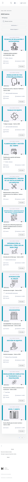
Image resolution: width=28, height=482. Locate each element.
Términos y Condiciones (6, 477)
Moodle (8, 457)
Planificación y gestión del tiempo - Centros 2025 (12, 158)
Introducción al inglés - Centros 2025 (12, 290)
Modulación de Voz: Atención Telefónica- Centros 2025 (13, 89)
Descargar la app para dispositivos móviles (8, 454)
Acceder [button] (24, 3)
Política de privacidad (6, 474)
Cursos (2, 10)
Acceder (12, 449)
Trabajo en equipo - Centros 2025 (11, 124)
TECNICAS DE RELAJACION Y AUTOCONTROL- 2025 (10, 54)
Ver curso (21, 66)
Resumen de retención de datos (6, 451)
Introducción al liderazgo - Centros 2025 (13, 257)
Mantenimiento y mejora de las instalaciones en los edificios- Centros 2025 (12, 194)
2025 (5, 10)
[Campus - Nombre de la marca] (14, 469)
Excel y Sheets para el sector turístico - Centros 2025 (13, 423)
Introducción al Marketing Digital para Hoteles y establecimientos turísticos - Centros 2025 (13, 226)
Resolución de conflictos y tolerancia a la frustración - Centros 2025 (13, 388)
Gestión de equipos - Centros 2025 (11, 354)
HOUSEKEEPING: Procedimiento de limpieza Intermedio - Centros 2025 (12, 324)
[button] (11, 3)
